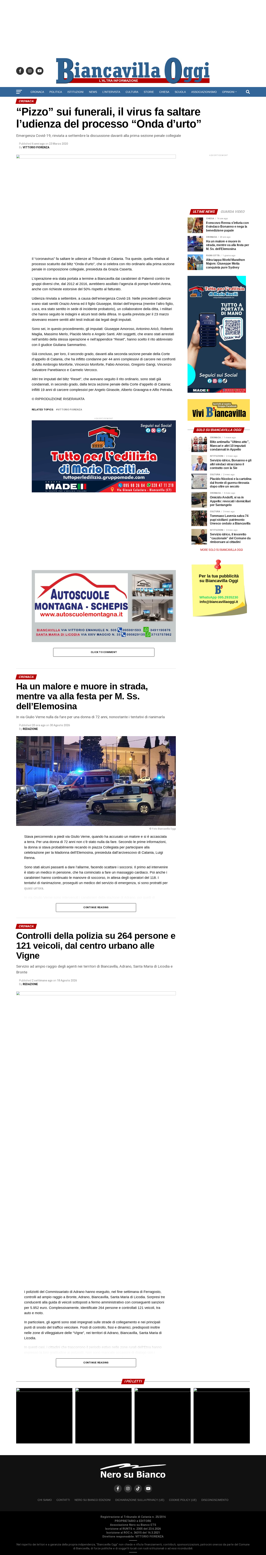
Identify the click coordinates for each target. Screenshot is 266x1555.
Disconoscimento (214, 1499)
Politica (55, 91)
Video (133, 102)
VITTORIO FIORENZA (36, 147)
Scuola (180, 91)
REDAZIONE (30, 728)
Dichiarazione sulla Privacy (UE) (139, 1499)
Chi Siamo (45, 1499)
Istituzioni (75, 91)
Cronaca (37, 91)
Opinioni (228, 91)
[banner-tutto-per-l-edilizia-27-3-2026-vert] (217, 391)
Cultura (132, 91)
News (93, 91)
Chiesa (164, 91)
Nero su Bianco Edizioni (93, 1499)
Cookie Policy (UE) (183, 1499)
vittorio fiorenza (69, 409)
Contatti (63, 1499)
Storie (149, 91)
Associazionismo (204, 91)
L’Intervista (111, 91)
